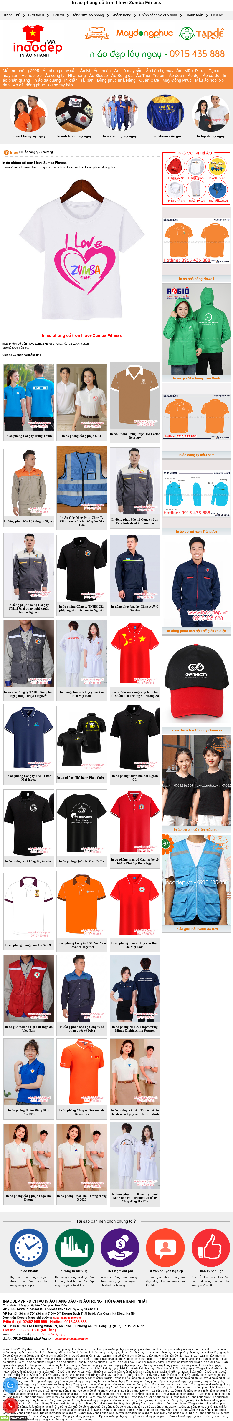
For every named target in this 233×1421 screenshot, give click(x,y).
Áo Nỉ (85, 70)
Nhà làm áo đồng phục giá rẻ (30, 1403)
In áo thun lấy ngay (213, 1352)
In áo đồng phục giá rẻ (216, 1390)
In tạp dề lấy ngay (211, 136)
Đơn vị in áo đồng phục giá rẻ (179, 1394)
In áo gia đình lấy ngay (38, 1355)
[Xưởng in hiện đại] (74, 1266)
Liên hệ (217, 15)
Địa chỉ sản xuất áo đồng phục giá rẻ (163, 1403)
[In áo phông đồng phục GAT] (82, 396)
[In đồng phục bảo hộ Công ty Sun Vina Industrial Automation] (135, 480)
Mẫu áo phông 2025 (21, 70)
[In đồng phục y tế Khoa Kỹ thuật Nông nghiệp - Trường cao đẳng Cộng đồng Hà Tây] (135, 1154)
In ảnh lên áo (80, 1349)
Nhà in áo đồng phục (31, 1390)
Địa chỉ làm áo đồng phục (159, 1387)
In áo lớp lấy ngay (133, 1352)
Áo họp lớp (32, 75)
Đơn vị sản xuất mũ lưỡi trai (89, 1371)
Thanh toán (194, 15)
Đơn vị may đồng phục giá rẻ (96, 1413)
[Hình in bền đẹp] (211, 1266)
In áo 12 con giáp (66, 1359)
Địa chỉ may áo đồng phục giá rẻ (108, 1397)
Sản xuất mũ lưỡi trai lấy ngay (48, 1374)
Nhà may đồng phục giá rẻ (170, 1413)
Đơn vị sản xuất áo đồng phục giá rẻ (116, 1403)
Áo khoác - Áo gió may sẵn (118, 70)
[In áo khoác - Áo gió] (165, 131)
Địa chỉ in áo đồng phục (123, 1390)
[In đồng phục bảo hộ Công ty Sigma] (29, 482)
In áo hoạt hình (103, 1355)
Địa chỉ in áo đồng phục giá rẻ (140, 1394)
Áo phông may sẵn (60, 70)
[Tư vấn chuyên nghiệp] (165, 1266)
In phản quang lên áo (144, 1359)
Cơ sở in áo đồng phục (92, 1390)
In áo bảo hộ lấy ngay (120, 136)
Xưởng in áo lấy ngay (207, 1362)
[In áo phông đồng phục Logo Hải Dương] (29, 1156)
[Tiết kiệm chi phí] (120, 1266)
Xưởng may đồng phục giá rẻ (134, 1413)
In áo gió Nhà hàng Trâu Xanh (196, 378)
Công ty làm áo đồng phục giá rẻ (50, 1400)
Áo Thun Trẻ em (150, 75)
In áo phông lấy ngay (186, 1352)
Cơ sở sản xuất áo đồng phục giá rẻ (34, 1406)
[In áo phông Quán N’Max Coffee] (82, 822)
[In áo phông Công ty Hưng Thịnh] (29, 396)
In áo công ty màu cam (196, 455)
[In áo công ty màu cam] (196, 416)
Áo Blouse (98, 75)
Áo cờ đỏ (211, 75)
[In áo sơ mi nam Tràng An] (196, 492)
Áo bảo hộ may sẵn (163, 70)
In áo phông (62, 1349)
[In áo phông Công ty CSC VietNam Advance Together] (82, 903)
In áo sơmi (83, 1352)
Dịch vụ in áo (30, 1352)
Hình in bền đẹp (211, 1271)
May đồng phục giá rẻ (173, 1409)
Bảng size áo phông (88, 15)
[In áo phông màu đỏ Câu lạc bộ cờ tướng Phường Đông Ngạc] (135, 820)
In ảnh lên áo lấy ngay (74, 136)
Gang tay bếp (60, 85)
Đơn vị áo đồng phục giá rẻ (42, 1409)
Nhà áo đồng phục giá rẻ (76, 1409)
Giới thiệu (36, 15)
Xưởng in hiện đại (75, 1271)
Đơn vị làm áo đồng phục (192, 1387)
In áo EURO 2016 (14, 1349)
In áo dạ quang (47, 80)
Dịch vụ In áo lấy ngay (39, 1359)
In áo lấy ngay (56, 1334)
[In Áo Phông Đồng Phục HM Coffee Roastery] (135, 394)
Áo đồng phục (135, 1378)
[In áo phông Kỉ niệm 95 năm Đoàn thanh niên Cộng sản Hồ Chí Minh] (135, 1071)
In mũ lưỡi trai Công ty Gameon (196, 730)
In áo (14, 152)
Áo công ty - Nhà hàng (65, 75)
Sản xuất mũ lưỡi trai (24, 1371)
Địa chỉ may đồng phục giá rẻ (58, 1413)
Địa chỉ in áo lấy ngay (121, 1362)
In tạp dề (175, 1349)
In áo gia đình (190, 1349)
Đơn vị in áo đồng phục (154, 1390)
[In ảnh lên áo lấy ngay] (74, 131)
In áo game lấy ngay (147, 1355)
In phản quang (168, 1359)
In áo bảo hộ (147, 1349)
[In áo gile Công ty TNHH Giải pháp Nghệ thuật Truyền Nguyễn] (29, 653)
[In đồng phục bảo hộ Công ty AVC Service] (135, 567)
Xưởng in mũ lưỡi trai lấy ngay (21, 1368)
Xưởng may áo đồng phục (210, 1381)
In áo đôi (162, 1349)
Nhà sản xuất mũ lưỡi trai (54, 1371)
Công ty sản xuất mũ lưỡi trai (162, 1371)
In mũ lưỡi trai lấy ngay (206, 1365)
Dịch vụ (58, 15)
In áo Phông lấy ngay (29, 136)
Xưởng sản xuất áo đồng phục (210, 1384)
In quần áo (60, 1355)
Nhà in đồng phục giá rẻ (204, 1413)
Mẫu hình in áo (36, 1349)
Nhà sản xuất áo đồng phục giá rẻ (71, 1403)
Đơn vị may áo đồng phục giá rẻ (66, 1397)
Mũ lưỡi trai (195, 70)
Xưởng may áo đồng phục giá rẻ (191, 1397)
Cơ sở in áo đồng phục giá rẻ (101, 1394)
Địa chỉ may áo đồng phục (175, 1381)
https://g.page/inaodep (67, 1317)
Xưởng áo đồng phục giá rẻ (195, 1406)
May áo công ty (91, 1365)
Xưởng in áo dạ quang (61, 1362)
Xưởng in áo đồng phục (185, 1390)
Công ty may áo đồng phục (107, 1381)
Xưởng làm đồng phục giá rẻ (73, 1419)
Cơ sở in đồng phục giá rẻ (45, 1416)
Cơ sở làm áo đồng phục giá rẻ (132, 1400)
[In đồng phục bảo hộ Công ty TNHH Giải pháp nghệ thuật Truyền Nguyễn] (29, 565)
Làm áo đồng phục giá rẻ (142, 1409)
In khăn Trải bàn (79, 80)
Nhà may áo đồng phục (74, 1381)
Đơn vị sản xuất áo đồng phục (170, 1384)
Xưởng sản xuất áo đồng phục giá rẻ (81, 1406)
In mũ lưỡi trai (181, 1365)
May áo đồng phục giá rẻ (109, 1409)
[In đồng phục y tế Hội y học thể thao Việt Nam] (82, 653)
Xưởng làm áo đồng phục (58, 1387)
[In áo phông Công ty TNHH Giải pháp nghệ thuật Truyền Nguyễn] (82, 567)
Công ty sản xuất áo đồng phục (92, 1384)
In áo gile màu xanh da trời (196, 929)
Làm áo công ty (112, 1365)
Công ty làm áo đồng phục (92, 1387)
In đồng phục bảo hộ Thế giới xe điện (196, 631)
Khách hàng (121, 15)
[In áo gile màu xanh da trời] (196, 879)
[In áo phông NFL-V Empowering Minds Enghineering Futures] (135, 987)
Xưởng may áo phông (156, 1365)
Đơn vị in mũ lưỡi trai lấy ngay (99, 1368)
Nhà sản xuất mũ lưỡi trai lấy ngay (90, 1374)
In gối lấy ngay (124, 1355)
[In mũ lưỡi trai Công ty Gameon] (196, 680)
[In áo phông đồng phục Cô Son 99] (29, 905)
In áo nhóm (221, 1349)
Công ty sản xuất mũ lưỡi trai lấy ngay (101, 1378)
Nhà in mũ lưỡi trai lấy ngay (137, 1368)
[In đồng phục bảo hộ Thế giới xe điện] (196, 580)
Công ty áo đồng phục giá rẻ (123, 1406)
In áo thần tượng (89, 1359)
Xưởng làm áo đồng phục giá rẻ (91, 1400)
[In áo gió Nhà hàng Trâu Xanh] (196, 328)
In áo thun (96, 1349)
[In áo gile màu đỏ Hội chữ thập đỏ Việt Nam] (29, 987)
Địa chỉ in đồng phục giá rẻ (115, 1416)
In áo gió (132, 1349)
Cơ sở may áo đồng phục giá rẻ (149, 1397)
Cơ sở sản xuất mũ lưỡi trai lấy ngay (183, 1374)
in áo (42, 1334)
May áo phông (132, 1365)
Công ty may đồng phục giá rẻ (207, 1409)
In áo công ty (72, 1365)
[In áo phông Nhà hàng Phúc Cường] (82, 738)
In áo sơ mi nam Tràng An (196, 531)
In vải (89, 1355)
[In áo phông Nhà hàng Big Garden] (29, 822)
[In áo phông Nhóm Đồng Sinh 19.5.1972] (29, 1071)
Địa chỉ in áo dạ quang (31, 1362)
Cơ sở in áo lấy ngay (179, 1362)
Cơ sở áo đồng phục (188, 1378)
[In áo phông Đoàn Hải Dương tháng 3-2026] (82, 1156)
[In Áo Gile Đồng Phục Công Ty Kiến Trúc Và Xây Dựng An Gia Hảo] (82, 478)
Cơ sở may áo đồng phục (141, 1381)
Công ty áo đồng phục (159, 1378)
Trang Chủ (11, 15)
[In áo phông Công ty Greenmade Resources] (82, 1071)
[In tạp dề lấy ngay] (211, 131)
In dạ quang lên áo (207, 1359)
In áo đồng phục (115, 1349)
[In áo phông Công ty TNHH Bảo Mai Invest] (29, 736)
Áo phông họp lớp (36, 1365)
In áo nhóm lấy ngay (158, 1352)
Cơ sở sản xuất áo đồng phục (131, 1384)
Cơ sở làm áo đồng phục (126, 1387)
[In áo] (116, 66)
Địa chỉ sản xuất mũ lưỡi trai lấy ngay (53, 1378)
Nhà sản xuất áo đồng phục (54, 1384)
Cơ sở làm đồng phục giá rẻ (36, 1419)
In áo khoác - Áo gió (165, 136)
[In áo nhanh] (29, 1266)
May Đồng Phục (177, 80)
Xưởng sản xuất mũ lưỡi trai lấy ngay (136, 1374)
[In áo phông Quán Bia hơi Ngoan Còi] (135, 736)
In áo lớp (206, 1349)
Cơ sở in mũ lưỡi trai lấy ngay (60, 1368)
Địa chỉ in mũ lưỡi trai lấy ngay (175, 1368)
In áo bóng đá (11, 1352)
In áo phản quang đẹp (115, 1359)
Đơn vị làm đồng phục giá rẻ (186, 1416)
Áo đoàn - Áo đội (184, 75)
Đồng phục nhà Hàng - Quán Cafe (128, 80)
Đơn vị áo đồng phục (216, 1378)
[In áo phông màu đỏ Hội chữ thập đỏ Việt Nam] (135, 903)
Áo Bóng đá (122, 75)
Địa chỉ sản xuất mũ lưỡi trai (199, 1371)
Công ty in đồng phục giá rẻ (80, 1416)
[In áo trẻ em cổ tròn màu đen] (196, 779)
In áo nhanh (29, 1271)
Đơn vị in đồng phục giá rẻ (150, 1416)
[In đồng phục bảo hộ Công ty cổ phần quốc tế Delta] (82, 987)
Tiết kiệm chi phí (120, 1271)
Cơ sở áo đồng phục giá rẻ (159, 1406)
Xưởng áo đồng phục (44, 1381)
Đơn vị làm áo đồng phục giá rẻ (173, 1400)
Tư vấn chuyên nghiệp (165, 1271)
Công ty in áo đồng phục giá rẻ (62, 1394)
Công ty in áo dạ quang (91, 1362)
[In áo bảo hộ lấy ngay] (120, 131)
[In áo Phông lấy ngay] (29, 131)
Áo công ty (55, 1365)
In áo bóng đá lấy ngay (106, 1352)
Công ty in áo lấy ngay (150, 1362)
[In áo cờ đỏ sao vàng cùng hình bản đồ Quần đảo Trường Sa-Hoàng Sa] (135, 653)
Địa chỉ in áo (67, 1352)
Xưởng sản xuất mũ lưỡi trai (125, 1371)
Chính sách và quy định (158, 15)
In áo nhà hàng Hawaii (196, 279)
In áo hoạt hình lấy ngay (206, 1355)
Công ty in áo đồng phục (61, 1390)
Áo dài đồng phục (29, 85)
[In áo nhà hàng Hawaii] (196, 240)
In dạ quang (186, 1359)
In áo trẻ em (76, 1355)
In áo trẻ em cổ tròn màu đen (196, 829)
